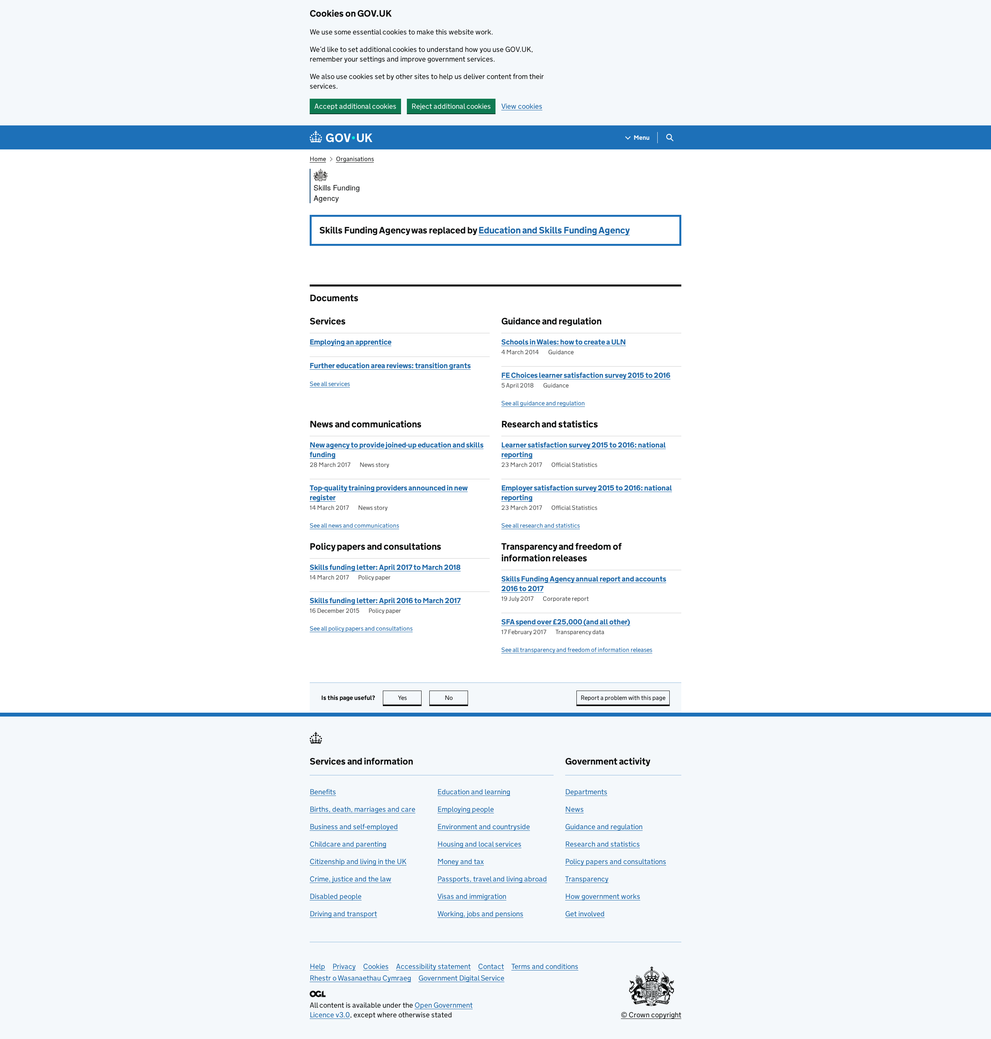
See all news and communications (354, 525)
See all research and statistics (540, 525)
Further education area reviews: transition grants (390, 365)
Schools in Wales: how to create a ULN (563, 342)
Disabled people (336, 896)
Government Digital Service (461, 978)
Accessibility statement (433, 966)
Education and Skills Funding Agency (554, 230)
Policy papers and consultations (615, 861)
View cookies (521, 106)
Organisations (355, 159)
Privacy (344, 966)
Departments (586, 791)
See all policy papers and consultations (361, 628)
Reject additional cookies (451, 106)
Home (318, 159)
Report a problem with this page (623, 697)
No (456, 697)
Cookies (376, 966)
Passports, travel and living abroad (492, 878)
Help (317, 966)
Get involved (585, 913)
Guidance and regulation (604, 826)
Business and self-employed (354, 826)
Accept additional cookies (355, 106)
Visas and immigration (471, 896)
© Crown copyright (651, 1014)
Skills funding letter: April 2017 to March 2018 (385, 567)
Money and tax (460, 861)
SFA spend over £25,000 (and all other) (565, 621)
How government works (602, 896)
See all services (330, 383)
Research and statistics (602, 844)
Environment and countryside (483, 826)
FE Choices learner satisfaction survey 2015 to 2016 (585, 375)
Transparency (587, 878)
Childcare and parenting (348, 844)
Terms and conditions (544, 966)
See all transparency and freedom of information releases (576, 649)
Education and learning (473, 791)
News (574, 809)
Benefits (323, 791)
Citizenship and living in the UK (358, 861)
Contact (491, 966)
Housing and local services (479, 844)
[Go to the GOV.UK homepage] (341, 137)
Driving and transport (343, 913)
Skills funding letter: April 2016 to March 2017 (385, 600)
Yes (410, 697)
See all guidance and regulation (543, 403)
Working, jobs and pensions (480, 913)
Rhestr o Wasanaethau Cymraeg (360, 978)
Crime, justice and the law (350, 878)
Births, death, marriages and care (362, 809)
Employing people (465, 809)
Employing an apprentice (350, 342)
